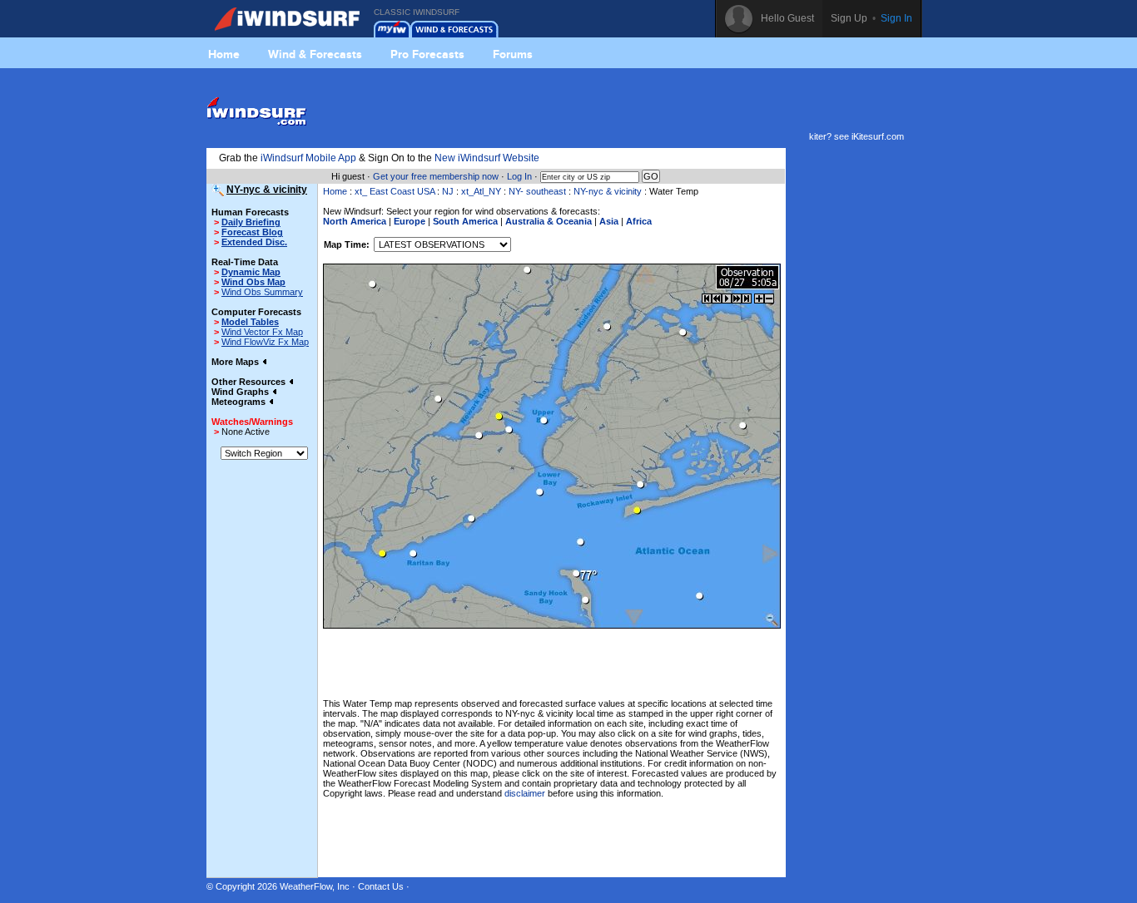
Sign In (896, 18)
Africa (639, 221)
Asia (608, 221)
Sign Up (849, 18)
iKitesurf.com (878, 136)
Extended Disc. (254, 242)
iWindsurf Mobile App (308, 158)
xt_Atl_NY (481, 191)
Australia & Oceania (548, 221)
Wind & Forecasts (315, 54)
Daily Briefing (251, 222)
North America (354, 221)
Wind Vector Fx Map (262, 332)
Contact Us (381, 886)
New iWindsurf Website (486, 158)
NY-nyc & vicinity (607, 191)
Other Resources (249, 382)
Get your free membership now (436, 176)
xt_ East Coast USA (394, 191)
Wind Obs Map (253, 282)
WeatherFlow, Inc (315, 886)
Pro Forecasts (427, 54)
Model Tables (250, 322)
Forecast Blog (252, 232)
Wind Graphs (241, 392)
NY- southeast (538, 191)
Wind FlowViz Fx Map (265, 342)
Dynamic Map (251, 272)
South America (465, 221)
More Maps (236, 362)
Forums (513, 54)
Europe (409, 221)
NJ (448, 191)
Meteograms (239, 402)
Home (224, 54)
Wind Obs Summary (262, 292)
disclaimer (524, 793)
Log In (519, 176)
